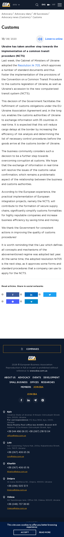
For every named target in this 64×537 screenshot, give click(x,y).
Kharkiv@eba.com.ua (17, 471)
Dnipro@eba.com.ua (17, 490)
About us (10, 378)
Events (37, 378)
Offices (34, 382)
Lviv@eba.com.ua (15, 456)
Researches (48, 382)
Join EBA (38, 387)
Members (26, 387)
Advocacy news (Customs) (16, 17)
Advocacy (7, 14)
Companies (32, 349)
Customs (37, 17)
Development (51, 378)
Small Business (18, 382)
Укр (53, 5)
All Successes (40, 14)
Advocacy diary (23, 14)
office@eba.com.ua (16, 435)
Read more (44, 532)
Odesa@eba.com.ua (17, 508)
